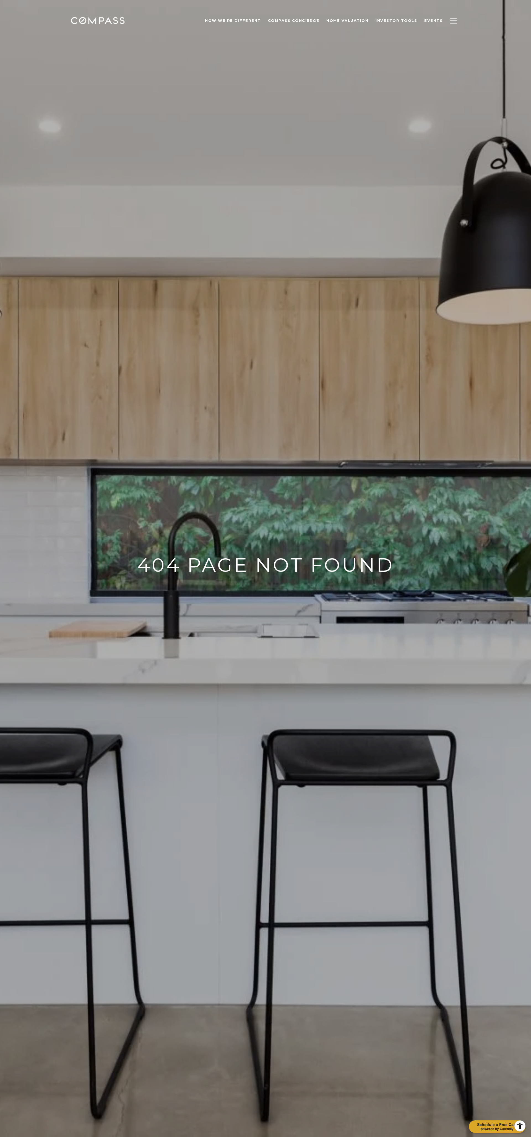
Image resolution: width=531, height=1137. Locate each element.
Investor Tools (396, 20)
